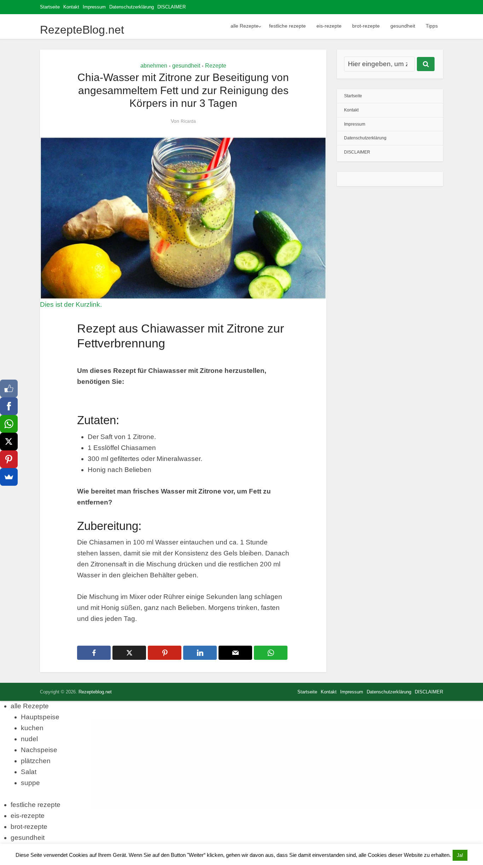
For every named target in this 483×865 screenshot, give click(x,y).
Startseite (50, 7)
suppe (30, 782)
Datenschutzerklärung (131, 7)
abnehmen (153, 66)
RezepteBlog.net (82, 29)
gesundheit (402, 26)
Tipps (432, 26)
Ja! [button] (460, 855)
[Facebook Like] (9, 388)
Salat (28, 771)
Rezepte (215, 66)
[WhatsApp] (9, 424)
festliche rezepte (287, 26)
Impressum (94, 7)
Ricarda (188, 121)
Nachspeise (39, 750)
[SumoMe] (9, 477)
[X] (9, 441)
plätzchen (36, 761)
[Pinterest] (9, 459)
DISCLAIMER (171, 7)
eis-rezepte (329, 26)
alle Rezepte (244, 26)
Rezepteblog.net (95, 691)
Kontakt (71, 7)
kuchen (32, 728)
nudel (29, 739)
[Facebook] (9, 406)
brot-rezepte (366, 26)
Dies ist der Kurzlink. (71, 304)
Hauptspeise (40, 717)
